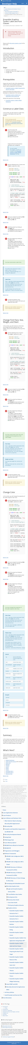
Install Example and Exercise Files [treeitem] (13, 995)
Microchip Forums (7, 1026)
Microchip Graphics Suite (15, 43)
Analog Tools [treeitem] (8, 837)
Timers (7, 769)
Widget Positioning (10, 760)
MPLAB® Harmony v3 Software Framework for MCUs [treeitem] (14, 868)
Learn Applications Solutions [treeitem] (10, 812)
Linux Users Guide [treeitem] (12, 902)
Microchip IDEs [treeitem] (8, 826)
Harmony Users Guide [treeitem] (13, 899)
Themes (7, 765)
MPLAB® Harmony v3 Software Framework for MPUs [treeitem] (14, 874)
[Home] (4, 7)
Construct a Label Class (7, 1010)
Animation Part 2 (9, 772)
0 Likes (6, 779)
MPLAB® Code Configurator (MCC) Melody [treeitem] (15, 858)
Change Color (5, 1013)
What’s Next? (5, 1015)
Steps (6, 1008)
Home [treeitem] (4, 810)
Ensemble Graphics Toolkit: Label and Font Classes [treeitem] (16, 945)
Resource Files (9, 774)
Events (7, 767)
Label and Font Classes (11, 761)
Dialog (7, 768)
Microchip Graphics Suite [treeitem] (12, 886)
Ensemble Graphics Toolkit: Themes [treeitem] (16, 969)
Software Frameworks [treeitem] (10, 853)
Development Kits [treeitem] (12, 897)
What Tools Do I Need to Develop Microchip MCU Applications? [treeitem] (13, 822)
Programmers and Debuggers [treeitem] (12, 850)
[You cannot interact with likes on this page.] (3, 779)
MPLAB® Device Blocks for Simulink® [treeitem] (14, 845)
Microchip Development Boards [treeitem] (13, 834)
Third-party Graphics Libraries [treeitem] (16, 905)
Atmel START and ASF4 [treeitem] (12, 984)
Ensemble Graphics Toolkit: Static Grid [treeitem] (16, 964)
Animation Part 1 (9, 771)
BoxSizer (8, 764)
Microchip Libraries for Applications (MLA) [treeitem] (15, 988)
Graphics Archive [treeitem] (12, 908)
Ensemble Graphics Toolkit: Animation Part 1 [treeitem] (16, 912)
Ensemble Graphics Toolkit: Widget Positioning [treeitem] (16, 980)
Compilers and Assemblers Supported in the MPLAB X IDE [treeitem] (15, 830)
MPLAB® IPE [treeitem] (8, 848)
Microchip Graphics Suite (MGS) (11, 11)
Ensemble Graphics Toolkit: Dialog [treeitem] (16, 928)
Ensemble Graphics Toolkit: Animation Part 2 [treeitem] (16, 917)
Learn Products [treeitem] (7, 815)
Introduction (5, 1006)
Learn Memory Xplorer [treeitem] (10, 842)
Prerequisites (5, 1009)
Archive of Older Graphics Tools (11, 13)
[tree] (14, 810)
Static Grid (8, 763)
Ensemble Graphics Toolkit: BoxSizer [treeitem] (16, 923)
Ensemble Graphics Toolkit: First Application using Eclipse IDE (13, 95)
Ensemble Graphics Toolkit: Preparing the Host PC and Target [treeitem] (16, 951)
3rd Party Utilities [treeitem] (9, 992)
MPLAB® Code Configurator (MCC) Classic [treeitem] (15, 863)
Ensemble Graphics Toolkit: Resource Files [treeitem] (16, 958)
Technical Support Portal (8, 1037)
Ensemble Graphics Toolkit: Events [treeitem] (16, 934)
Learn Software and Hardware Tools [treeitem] (12, 818)
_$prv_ (6, 781)
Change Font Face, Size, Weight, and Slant (11, 1011)
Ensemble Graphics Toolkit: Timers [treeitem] (16, 975)
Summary (5, 1014)
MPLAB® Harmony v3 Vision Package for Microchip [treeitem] (15, 879)
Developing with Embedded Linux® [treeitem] (15, 883)
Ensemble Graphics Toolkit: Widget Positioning (15, 153)
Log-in (22, 3)
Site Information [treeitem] (7, 997)
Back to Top (5, 160)
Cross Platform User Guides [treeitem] (15, 894)
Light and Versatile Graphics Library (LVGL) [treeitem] (15, 890)
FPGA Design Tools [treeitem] (9, 840)
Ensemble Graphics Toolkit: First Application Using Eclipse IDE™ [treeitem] (18, 939)
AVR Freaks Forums (7, 1027)
